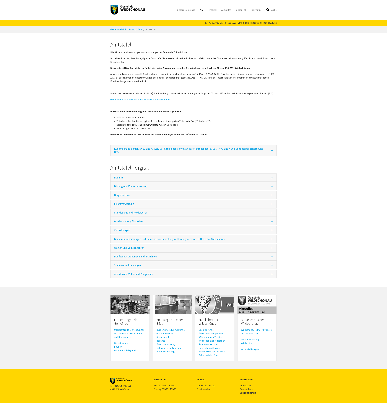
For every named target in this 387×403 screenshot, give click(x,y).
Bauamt (160, 340)
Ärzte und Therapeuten (211, 333)
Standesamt (162, 337)
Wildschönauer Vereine (210, 337)
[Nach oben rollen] (380, 396)
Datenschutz (246, 389)
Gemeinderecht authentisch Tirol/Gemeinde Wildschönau (140, 99)
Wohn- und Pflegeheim (126, 350)
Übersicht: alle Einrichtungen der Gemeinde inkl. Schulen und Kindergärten (129, 333)
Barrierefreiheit (248, 392)
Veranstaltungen (250, 349)
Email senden (203, 389)
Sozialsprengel (206, 329)
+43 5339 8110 (215, 22)
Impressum (245, 385)
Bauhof (118, 346)
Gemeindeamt (121, 343)
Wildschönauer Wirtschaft (212, 340)
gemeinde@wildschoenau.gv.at (261, 22)
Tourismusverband (208, 344)
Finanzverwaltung (165, 344)
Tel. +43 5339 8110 (206, 385)
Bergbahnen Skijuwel (210, 347)
